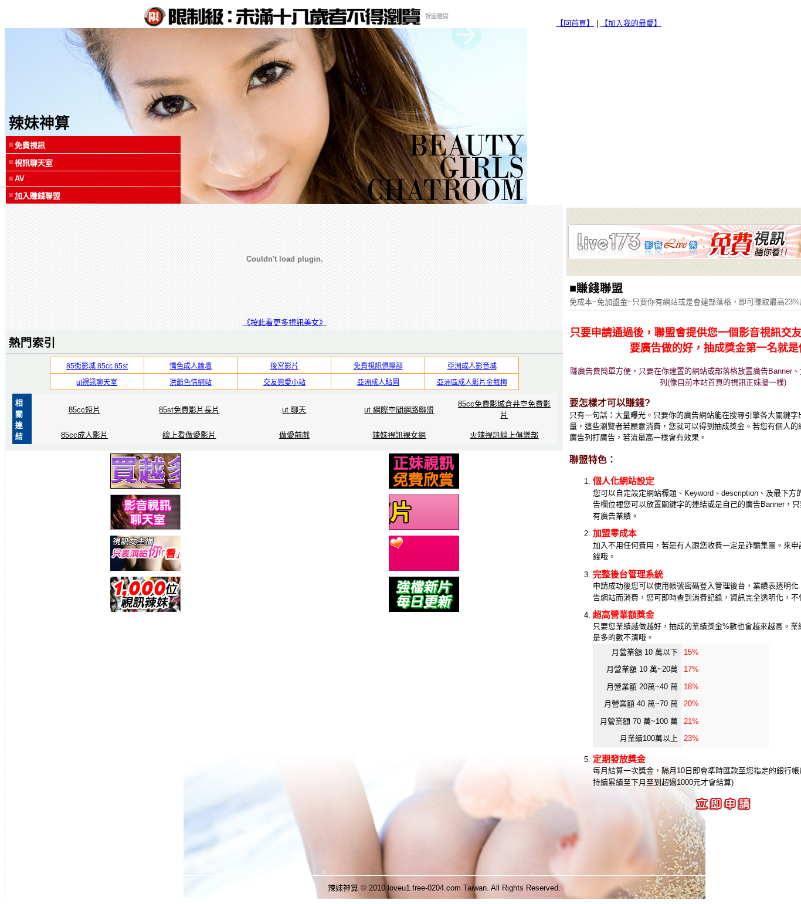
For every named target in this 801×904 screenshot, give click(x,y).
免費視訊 (30, 145)
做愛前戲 (294, 435)
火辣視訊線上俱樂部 (504, 435)
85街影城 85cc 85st (97, 366)
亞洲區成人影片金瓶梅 (472, 382)
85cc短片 (84, 409)
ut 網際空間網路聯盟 (399, 409)
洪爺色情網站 (190, 382)
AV (20, 178)
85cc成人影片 (84, 435)
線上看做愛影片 (189, 435)
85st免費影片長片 (189, 409)
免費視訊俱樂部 (378, 366)
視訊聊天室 (34, 162)
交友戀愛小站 (284, 382)
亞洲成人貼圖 (378, 382)
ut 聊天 (294, 409)
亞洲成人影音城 (472, 366)
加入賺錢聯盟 (37, 195)
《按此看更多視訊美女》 (285, 322)
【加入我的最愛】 (630, 23)
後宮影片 (284, 366)
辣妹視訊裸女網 (399, 435)
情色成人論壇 (190, 366)
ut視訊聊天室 (96, 382)
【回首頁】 (575, 23)
